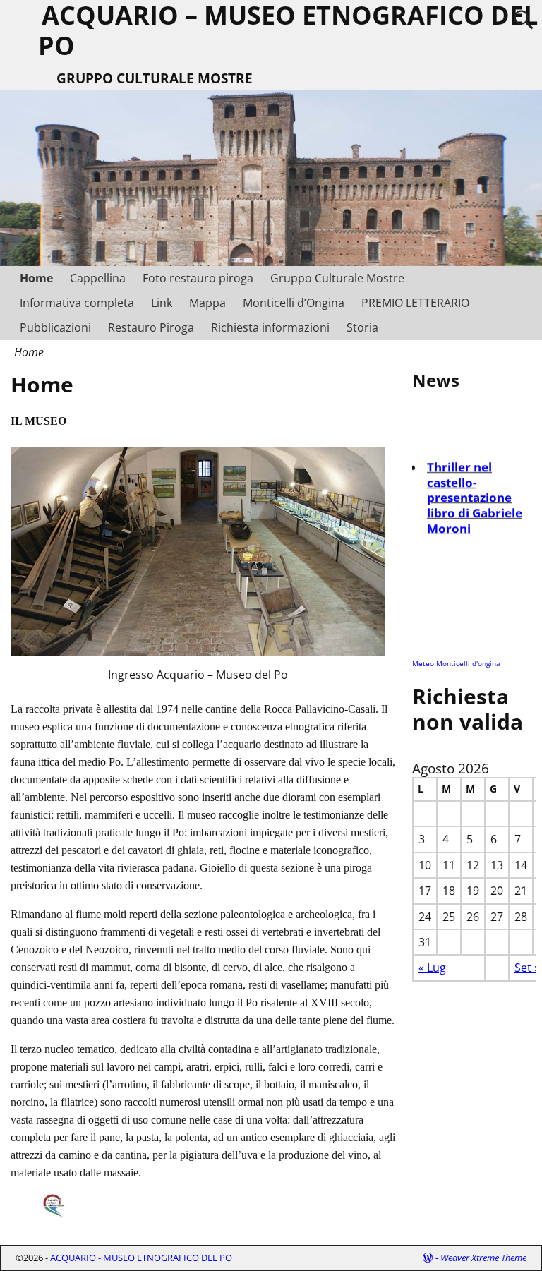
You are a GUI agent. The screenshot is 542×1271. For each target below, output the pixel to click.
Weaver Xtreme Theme (483, 1257)
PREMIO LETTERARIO (415, 303)
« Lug (432, 967)
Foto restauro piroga (198, 278)
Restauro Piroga (151, 327)
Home (36, 278)
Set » (527, 967)
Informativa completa (77, 303)
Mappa (207, 303)
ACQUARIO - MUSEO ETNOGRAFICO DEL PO (141, 1257)
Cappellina (98, 278)
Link (161, 303)
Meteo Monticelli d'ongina (456, 663)
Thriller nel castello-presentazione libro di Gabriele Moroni (474, 494)
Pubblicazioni (55, 327)
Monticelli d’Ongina (293, 303)
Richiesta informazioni (270, 327)
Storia (362, 327)
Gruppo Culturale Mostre (337, 278)
